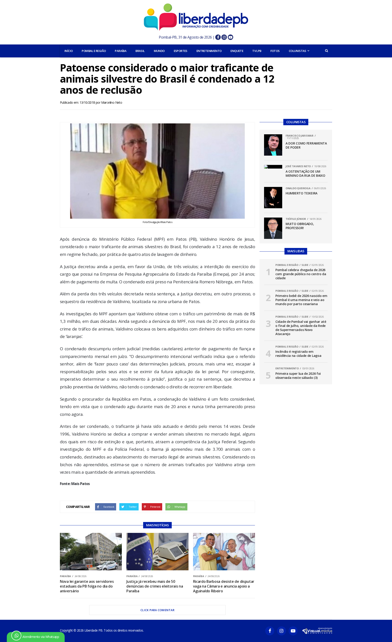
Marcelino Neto (111, 102)
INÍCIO (68, 51)
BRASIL (140, 51)
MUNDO (159, 51)
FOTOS (275, 51)
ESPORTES (180, 51)
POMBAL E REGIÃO (94, 51)
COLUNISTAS (297, 51)
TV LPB (256, 51)
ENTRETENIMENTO (209, 51)
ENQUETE (236, 51)
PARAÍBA (120, 51)
